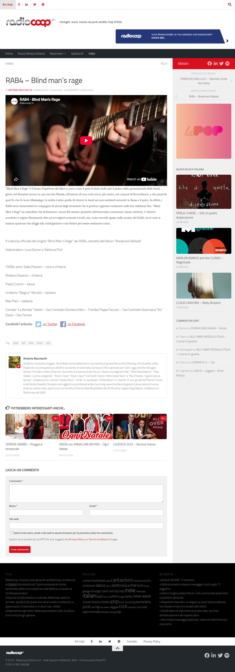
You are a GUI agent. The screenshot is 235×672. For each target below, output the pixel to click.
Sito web (14, 519)
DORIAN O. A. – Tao (203, 362)
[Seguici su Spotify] (227, 63)
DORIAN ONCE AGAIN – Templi (209, 328)
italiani (40, 343)
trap (118, 612)
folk (23, 343)
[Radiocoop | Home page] (31, 22)
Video (91, 53)
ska (139, 607)
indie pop (140, 591)
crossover (89, 585)
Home (9, 53)
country (146, 580)
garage (87, 591)
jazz (100, 596)
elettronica (120, 585)
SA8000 (12, 584)
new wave (142, 596)
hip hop (119, 591)
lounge (121, 596)
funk (140, 586)
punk (87, 606)
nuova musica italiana (97, 602)
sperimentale (92, 612)
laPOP (113, 596)
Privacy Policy (76, 539)
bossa (107, 581)
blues (15, 343)
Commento (16, 481)
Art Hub (8, 4)
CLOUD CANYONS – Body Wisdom (198, 303)
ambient (87, 580)
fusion (147, 585)
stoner (105, 612)
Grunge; (96, 591)
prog (132, 602)
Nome (13, 506)
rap (97, 607)
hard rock (108, 591)
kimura (106, 597)
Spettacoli (77, 53)
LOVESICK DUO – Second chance (134, 444)
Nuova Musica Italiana (31, 53)
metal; (128, 596)
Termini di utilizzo (98, 539)
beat (94, 580)
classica (137, 580)
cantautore (122, 580)
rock (48, 343)
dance (101, 585)
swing (112, 612)
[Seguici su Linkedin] (215, 63)
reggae (114, 607)
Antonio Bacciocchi (20, 90)
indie (31, 343)
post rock (124, 602)
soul (144, 607)
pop (115, 601)
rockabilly (132, 607)
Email (93, 506)
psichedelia (143, 602)
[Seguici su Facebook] (209, 63)
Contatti (132, 641)
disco (108, 586)
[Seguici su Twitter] (221, 63)
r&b (92, 607)
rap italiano (104, 607)
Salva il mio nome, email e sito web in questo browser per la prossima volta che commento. (63, 533)
